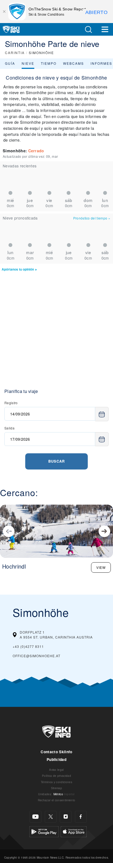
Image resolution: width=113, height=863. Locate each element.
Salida (9, 428)
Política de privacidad (56, 776)
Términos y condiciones (56, 782)
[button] (88, 29)
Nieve (28, 63)
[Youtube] (35, 817)
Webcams (73, 63)
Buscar (56, 461)
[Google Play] (44, 831)
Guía (10, 63)
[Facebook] (81, 817)
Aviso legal (56, 770)
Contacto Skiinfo (56, 751)
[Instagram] (66, 817)
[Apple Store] (74, 831)
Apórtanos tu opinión (18, 269)
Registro (11, 402)
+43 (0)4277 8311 (28, 646)
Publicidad (56, 759)
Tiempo (48, 63)
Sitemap (56, 788)
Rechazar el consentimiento (56, 800)
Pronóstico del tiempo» (91, 218)
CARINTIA (15, 52)
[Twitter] (50, 817)
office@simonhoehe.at (36, 655)
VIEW (101, 567)
